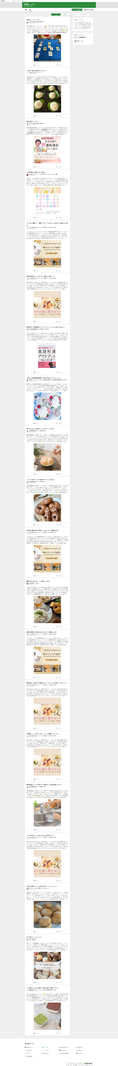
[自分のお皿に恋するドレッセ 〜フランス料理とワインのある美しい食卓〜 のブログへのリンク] (27, 228)
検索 (91, 14)
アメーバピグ (45, 1050)
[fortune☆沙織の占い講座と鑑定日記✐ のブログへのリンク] (27, 22)
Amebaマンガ (80, 1050)
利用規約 (76, 1065)
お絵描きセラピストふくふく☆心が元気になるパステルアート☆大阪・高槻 (43, 174)
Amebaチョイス (29, 1047)
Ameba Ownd (29, 1050)
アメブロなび (80, 1053)
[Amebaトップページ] (3, 1)
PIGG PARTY (63, 1050)
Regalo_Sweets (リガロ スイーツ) (35, 72)
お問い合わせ (69, 1065)
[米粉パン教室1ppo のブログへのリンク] (27, 939)
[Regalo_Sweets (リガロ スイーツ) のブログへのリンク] (27, 73)
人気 (30, 9)
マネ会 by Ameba (64, 1047)
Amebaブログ (80, 1047)
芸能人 (65, 14)
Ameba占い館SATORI (65, 1053)
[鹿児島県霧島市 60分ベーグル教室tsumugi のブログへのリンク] (27, 431)
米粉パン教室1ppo (32, 939)
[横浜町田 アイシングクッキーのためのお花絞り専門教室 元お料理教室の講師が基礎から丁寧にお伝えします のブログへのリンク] (27, 380)
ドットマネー (45, 1047)
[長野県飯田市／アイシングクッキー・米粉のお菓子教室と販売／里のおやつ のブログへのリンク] (27, 990)
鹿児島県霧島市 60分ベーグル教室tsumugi (37, 430)
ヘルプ (91, 1065)
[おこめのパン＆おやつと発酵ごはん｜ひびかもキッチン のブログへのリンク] (27, 889)
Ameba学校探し (29, 1056)
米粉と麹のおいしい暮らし (34, 583)
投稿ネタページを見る (88, 9)
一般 (56, 14)
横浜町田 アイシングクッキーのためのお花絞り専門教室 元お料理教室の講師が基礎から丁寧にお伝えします (48, 379)
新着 (26, 9)
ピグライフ (28, 1053)
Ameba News (46, 1053)
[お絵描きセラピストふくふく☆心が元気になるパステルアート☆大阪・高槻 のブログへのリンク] (27, 175)
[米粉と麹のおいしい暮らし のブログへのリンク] (27, 584)
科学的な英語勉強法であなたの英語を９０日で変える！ (39, 329)
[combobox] (83, 14)
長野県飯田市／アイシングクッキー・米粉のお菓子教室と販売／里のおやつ (43, 989)
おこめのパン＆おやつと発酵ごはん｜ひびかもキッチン (39, 888)
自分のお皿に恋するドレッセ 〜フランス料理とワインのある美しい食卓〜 (42, 227)
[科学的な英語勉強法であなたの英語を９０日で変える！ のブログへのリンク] (27, 329)
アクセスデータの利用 (84, 1065)
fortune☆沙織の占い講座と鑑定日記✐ (36, 21)
